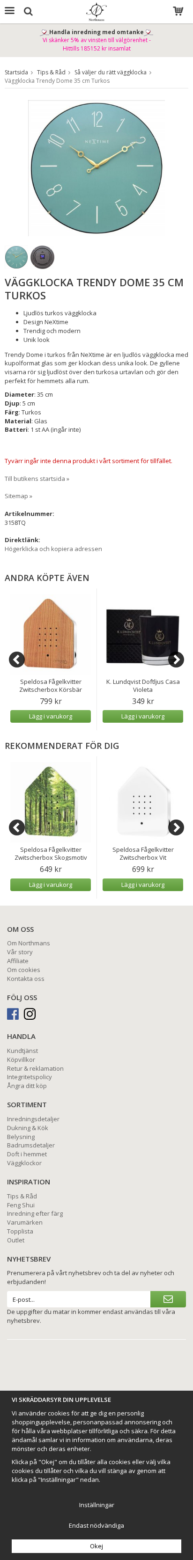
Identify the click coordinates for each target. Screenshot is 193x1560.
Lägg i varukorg (50, 716)
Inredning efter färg (35, 1213)
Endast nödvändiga (96, 1525)
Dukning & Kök (27, 1128)
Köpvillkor (21, 1059)
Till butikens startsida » (37, 478)
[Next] (176, 660)
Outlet (15, 1240)
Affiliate (18, 961)
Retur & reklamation (35, 1068)
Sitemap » (18, 496)
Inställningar (96, 1505)
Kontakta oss (26, 978)
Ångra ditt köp (27, 1085)
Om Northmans (28, 943)
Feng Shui (21, 1205)
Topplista (20, 1231)
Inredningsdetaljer (33, 1119)
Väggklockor (24, 1163)
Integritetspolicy (29, 1077)
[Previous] (17, 660)
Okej (96, 1546)
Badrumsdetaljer (31, 1145)
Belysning (21, 1136)
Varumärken (25, 1222)
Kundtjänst (22, 1050)
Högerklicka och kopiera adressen (53, 548)
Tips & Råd (22, 1196)
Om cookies (23, 969)
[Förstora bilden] (96, 167)
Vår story (20, 952)
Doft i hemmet (27, 1154)
